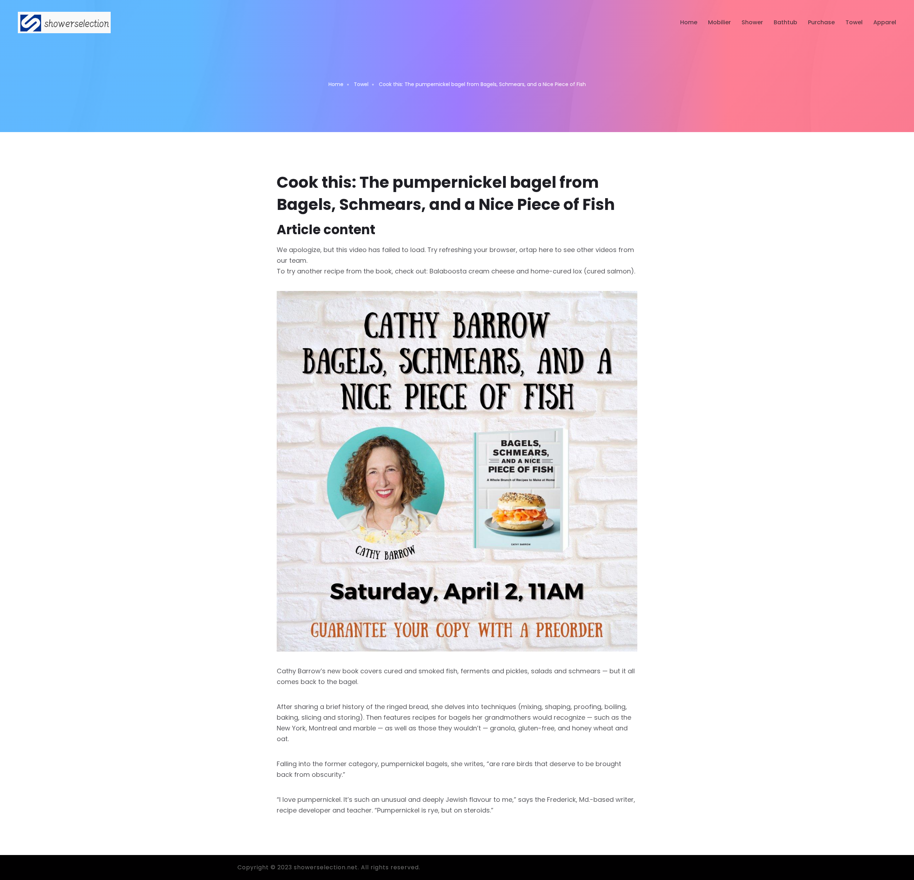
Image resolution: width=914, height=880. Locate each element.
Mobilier (719, 22)
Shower (752, 22)
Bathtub (785, 22)
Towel (854, 22)
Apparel (884, 22)
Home (688, 22)
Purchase (821, 22)
